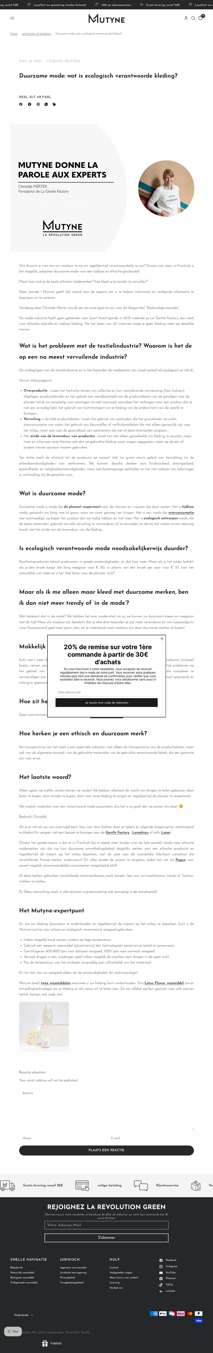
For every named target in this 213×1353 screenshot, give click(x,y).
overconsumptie (181, 512)
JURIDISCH (70, 1259)
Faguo (181, 860)
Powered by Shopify (78, 1332)
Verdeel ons (116, 1288)
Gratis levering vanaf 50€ (155, 5)
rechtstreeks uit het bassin (36, 33)
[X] (30, 104)
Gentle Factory (118, 832)
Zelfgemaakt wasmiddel (23, 1282)
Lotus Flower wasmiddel (164, 983)
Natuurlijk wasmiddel (22, 1272)
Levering (114, 1282)
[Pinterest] (39, 104)
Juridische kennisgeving (73, 1272)
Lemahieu (140, 832)
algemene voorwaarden (73, 1267)
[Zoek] (193, 18)
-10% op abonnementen (108, 5)
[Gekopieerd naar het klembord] (54, 104)
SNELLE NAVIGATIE (28, 1259)
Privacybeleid (67, 1277)
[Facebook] (21, 104)
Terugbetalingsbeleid (71, 1282)
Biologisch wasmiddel (22, 1277)
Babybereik (16, 1267)
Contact (114, 1267)
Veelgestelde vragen (121, 1272)
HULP (115, 1259)
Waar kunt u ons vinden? (124, 1277)
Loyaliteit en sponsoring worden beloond (51, 5)
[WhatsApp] (47, 104)
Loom (165, 832)
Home (13, 33)
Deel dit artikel (35, 97)
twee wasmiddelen (56, 983)
